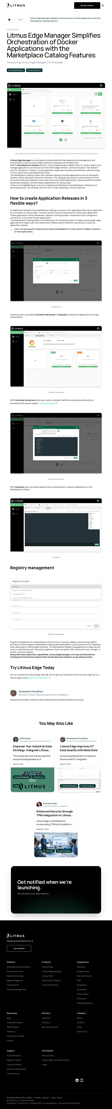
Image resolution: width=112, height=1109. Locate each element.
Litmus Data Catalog (51, 980)
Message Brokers (85, 1003)
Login (44, 1064)
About (79, 1018)
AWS (79, 980)
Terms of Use (23, 1103)
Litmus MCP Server (50, 985)
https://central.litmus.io (39, 677)
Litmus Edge (47, 967)
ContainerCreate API (48, 403)
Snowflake (81, 989)
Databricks (82, 985)
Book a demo (87, 5)
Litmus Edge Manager (52, 971)
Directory (46, 1022)
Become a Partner (50, 1027)
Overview (81, 967)
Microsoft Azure (84, 976)
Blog (20, 19)
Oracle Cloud (83, 994)
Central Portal (13, 1073)
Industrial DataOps (15, 976)
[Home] (9, 19)
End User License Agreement (69, 1103)
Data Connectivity (15, 971)
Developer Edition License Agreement (43, 1103)
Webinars (11, 1031)
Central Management (16, 989)
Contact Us (82, 1031)
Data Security (13, 985)
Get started (19, 948)
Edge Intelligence (15, 980)
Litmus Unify (47, 976)
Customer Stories (15, 1022)
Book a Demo (48, 1055)
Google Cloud (83, 971)
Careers (80, 1022)
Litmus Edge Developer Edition (56, 1060)
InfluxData (81, 998)
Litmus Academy (14, 1064)
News (79, 1027)
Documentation (14, 1055)
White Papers (13, 1027)
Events (10, 1040)
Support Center (14, 1060)
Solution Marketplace (16, 1069)
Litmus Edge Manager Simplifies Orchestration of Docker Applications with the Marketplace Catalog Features (65, 19)
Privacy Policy (12, 1103)
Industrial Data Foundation (19, 967)
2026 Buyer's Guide (15, 1036)
